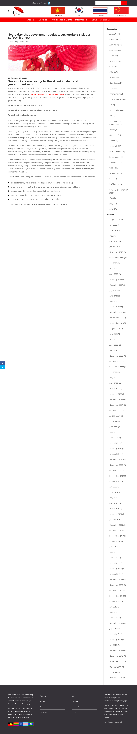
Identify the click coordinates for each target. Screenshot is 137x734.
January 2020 (114, 519)
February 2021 (115, 448)
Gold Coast (114, 83)
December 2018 (116, 579)
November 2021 (116, 405)
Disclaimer (43, 707)
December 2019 (116, 525)
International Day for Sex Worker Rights (46, 94)
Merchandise (76, 707)
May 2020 (113, 497)
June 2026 (113, 230)
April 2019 (113, 558)
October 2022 (115, 361)
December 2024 (116, 285)
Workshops (114, 173)
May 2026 (113, 236)
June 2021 (113, 427)
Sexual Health (115, 151)
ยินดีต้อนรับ (100, 15)
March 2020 (114, 508)
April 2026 (113, 241)
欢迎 (111, 203)
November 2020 (116, 465)
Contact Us (105, 20)
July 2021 (113, 421)
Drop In (30, 20)
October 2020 (115, 470)
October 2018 (115, 590)
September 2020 (116, 476)
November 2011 (116, 661)
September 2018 (116, 596)
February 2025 (115, 279)
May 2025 (113, 268)
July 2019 (113, 547)
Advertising (114, 45)
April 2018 (113, 617)
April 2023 (113, 345)
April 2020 (113, 503)
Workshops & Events (62, 20)
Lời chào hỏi (58, 15)
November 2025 (116, 252)
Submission (114, 157)
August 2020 (114, 481)
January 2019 (114, 574)
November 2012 (116, 656)
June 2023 (113, 334)
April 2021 (113, 438)
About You (113, 39)
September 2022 (116, 367)
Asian (111, 55)
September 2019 (116, 536)
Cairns (112, 66)
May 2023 (113, 339)
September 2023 (116, 323)
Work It (112, 168)
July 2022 (113, 372)
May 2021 (113, 432)
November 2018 (116, 585)
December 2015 (116, 650)
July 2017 (113, 628)
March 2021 (114, 443)
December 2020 (116, 459)
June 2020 (113, 492)
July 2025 (113, 263)
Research (113, 146)
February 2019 (115, 568)
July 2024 (113, 290)
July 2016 (113, 645)
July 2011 (113, 672)
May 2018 (113, 612)
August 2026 (114, 219)
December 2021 (116, 399)
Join (73, 696)
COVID (112, 72)
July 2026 (113, 225)
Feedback (75, 701)
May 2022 (113, 377)
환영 (79, 15)
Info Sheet (113, 88)
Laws (94, 20)
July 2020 (113, 487)
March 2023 (114, 350)
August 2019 (114, 541)
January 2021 (114, 454)
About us (43, 696)
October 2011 (115, 667)
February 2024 (115, 306)
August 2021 (114, 416)
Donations (43, 712)
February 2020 (115, 514)
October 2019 (115, 530)
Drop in (112, 77)
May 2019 (113, 552)
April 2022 (113, 383)
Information (81, 20)
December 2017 (116, 623)
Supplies (43, 20)
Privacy (42, 701)
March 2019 (114, 563)
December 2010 (116, 678)
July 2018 (113, 607)
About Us (113, 34)
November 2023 (116, 317)
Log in (74, 712)
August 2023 (114, 328)
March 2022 (114, 388)
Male (111, 116)
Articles (21, 41)
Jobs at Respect (116, 99)
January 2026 (114, 247)
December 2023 (116, 312)
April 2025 (113, 274)
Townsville (114, 162)
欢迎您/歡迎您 (121, 15)
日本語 (112, 198)
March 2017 (114, 634)
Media (27, 41)
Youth (112, 179)
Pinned (112, 140)
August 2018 (114, 601)
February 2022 (115, 394)
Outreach (113, 135)
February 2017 (115, 639)
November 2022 (116, 356)
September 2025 (116, 257)
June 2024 (113, 296)
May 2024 (113, 301)
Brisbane (113, 61)
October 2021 (115, 410)
